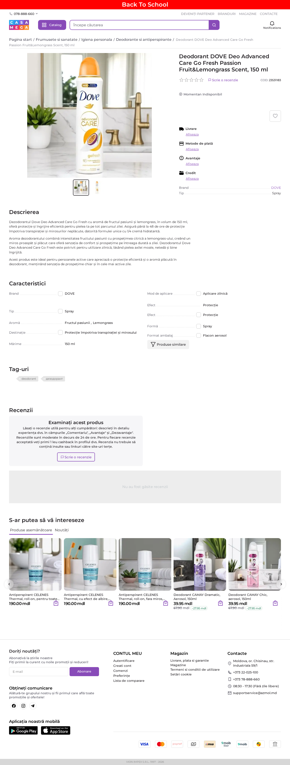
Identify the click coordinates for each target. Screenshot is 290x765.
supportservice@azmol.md (255, 693)
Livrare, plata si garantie (189, 660)
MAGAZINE (247, 14)
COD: (264, 80)
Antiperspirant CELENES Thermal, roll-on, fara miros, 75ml (141, 597)
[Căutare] (214, 25)
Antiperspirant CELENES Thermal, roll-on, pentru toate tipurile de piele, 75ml (33, 597)
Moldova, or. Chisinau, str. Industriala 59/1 (253, 663)
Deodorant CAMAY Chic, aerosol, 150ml (247, 597)
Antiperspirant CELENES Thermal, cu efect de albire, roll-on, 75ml (86, 597)
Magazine (178, 665)
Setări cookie (181, 674)
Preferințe (121, 676)
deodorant (29, 378)
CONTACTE (269, 14)
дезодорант (54, 378)
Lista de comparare (129, 681)
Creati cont (122, 666)
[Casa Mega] (19, 25)
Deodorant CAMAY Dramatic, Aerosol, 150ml (197, 597)
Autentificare (124, 661)
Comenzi (120, 671)
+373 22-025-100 (245, 672)
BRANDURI (227, 14)
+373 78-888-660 (246, 679)
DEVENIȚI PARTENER (197, 14)
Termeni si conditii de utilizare (195, 670)
